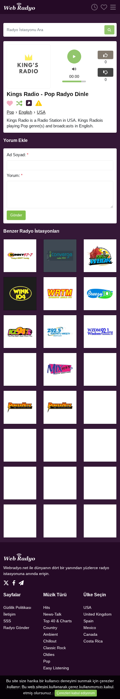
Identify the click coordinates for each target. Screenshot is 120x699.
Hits (46, 607)
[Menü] (112, 7)
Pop (10, 112)
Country (50, 627)
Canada (90, 634)
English (25, 112)
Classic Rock (54, 648)
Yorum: (15, 175)
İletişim (9, 614)
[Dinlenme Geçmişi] (93, 7)
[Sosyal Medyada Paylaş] (30, 103)
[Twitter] (7, 581)
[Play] (74, 57)
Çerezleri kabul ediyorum (76, 693)
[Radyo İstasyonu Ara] (109, 29)
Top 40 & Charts (57, 621)
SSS (7, 621)
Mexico (89, 627)
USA (41, 112)
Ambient (50, 634)
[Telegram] (21, 581)
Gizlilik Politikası (17, 607)
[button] (74, 68)
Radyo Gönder (16, 627)
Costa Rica (93, 641)
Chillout (49, 641)
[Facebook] (15, 581)
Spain (88, 621)
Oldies (48, 654)
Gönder (16, 215)
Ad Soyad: (17, 154)
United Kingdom (97, 614)
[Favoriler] (102, 7)
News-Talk (52, 614)
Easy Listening (56, 668)
